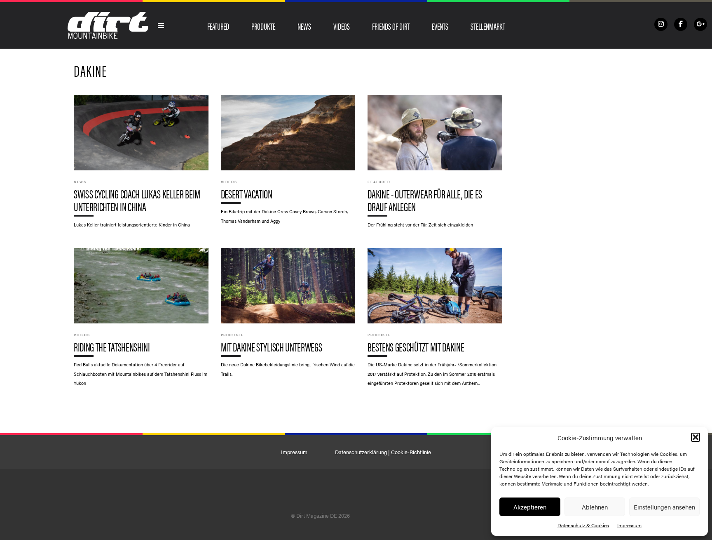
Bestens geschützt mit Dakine (435, 321)
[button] (695, 437)
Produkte (263, 26)
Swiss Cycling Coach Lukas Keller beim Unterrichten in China (141, 165)
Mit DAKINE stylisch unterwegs (288, 316)
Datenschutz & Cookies (583, 525)
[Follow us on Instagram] (661, 24)
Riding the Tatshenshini (141, 321)
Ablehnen (595, 506)
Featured (218, 26)
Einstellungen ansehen (664, 506)
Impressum (629, 525)
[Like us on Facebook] (680, 24)
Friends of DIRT (391, 26)
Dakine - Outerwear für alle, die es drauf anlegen (435, 165)
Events (440, 26)
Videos (341, 26)
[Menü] (161, 25)
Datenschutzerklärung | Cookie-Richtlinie (383, 452)
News (304, 26)
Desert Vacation (288, 163)
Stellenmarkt (488, 26)
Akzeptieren (529, 506)
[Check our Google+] (700, 24)
